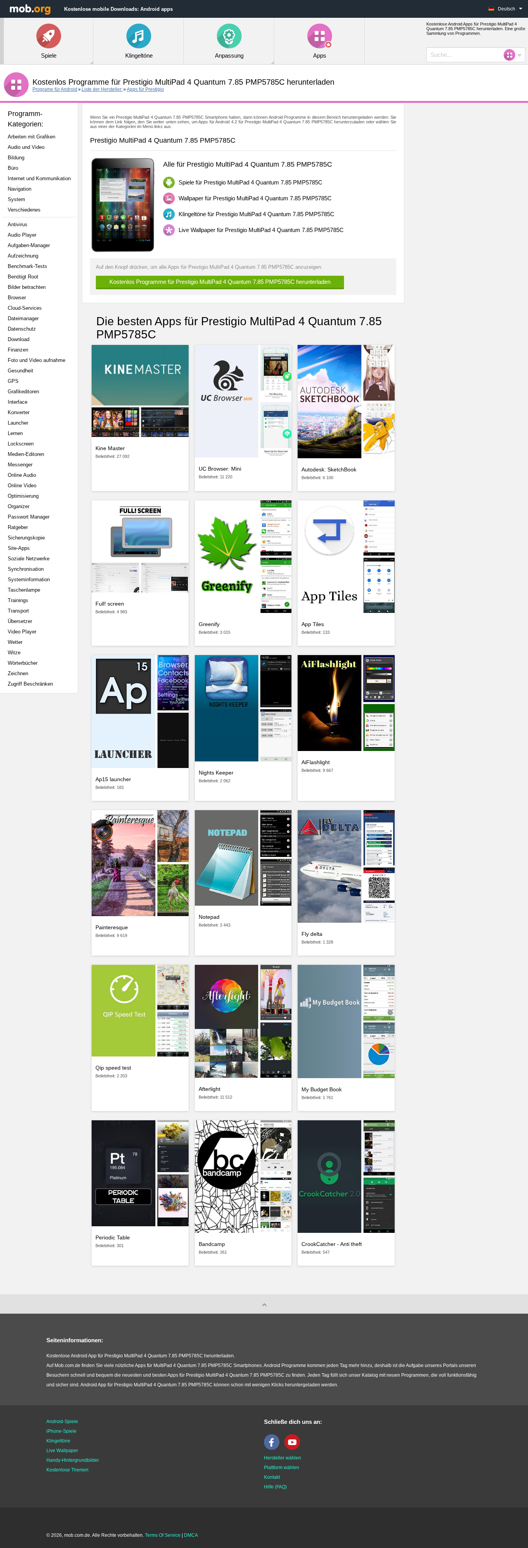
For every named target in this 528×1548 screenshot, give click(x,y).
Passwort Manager (28, 517)
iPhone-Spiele (61, 1431)
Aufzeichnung (23, 256)
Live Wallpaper (62, 1450)
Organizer (18, 506)
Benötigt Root (23, 277)
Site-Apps (19, 548)
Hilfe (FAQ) (275, 1487)
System (16, 199)
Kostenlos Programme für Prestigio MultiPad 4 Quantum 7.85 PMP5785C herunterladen (219, 281)
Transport (18, 611)
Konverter (18, 412)
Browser (17, 297)
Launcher (18, 423)
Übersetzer (20, 621)
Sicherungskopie (26, 538)
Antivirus (17, 224)
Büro (13, 168)
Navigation (19, 189)
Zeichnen (18, 673)
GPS (13, 381)
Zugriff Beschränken (30, 684)
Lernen (15, 433)
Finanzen (18, 350)
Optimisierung (23, 496)
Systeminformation (29, 579)
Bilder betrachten (27, 287)
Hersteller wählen (282, 1458)
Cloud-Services (25, 308)
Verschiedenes (24, 210)
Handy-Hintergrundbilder (72, 1460)
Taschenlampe (24, 590)
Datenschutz (22, 329)
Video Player (22, 632)
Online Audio (22, 475)
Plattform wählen (281, 1467)
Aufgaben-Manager (29, 245)
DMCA (191, 1535)
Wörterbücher (22, 663)
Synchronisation (26, 569)
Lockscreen (21, 444)
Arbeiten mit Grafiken (31, 137)
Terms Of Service (163, 1535)
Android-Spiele (62, 1421)
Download (18, 339)
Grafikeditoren (23, 391)
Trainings (18, 600)
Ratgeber (18, 527)
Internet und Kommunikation (39, 178)
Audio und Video (26, 147)
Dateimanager (23, 318)
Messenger (20, 465)
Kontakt (272, 1477)
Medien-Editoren (26, 454)
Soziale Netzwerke (28, 559)
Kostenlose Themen (67, 1470)
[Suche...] (512, 55)
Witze (14, 652)
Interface (17, 402)
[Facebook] (273, 1448)
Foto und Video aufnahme (36, 360)
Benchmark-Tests (27, 266)
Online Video (22, 485)
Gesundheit (20, 371)
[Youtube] (294, 1448)
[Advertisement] (41, 821)
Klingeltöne (58, 1441)
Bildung (16, 157)
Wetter (15, 642)
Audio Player (22, 235)
